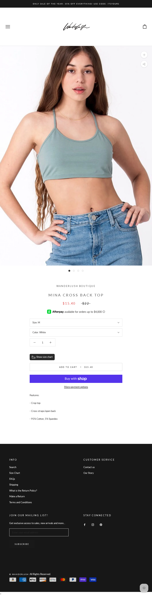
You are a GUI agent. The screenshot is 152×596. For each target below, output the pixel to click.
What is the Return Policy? (23, 490)
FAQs (12, 478)
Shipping (13, 484)
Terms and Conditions (20, 502)
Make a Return (17, 496)
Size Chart (14, 472)
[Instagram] (93, 524)
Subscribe (22, 544)
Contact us (89, 467)
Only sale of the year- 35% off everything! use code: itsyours (76, 4)
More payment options (76, 386)
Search (12, 467)
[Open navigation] (8, 26)
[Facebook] (84, 524)
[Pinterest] (101, 524)
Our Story (88, 472)
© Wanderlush (19, 574)
